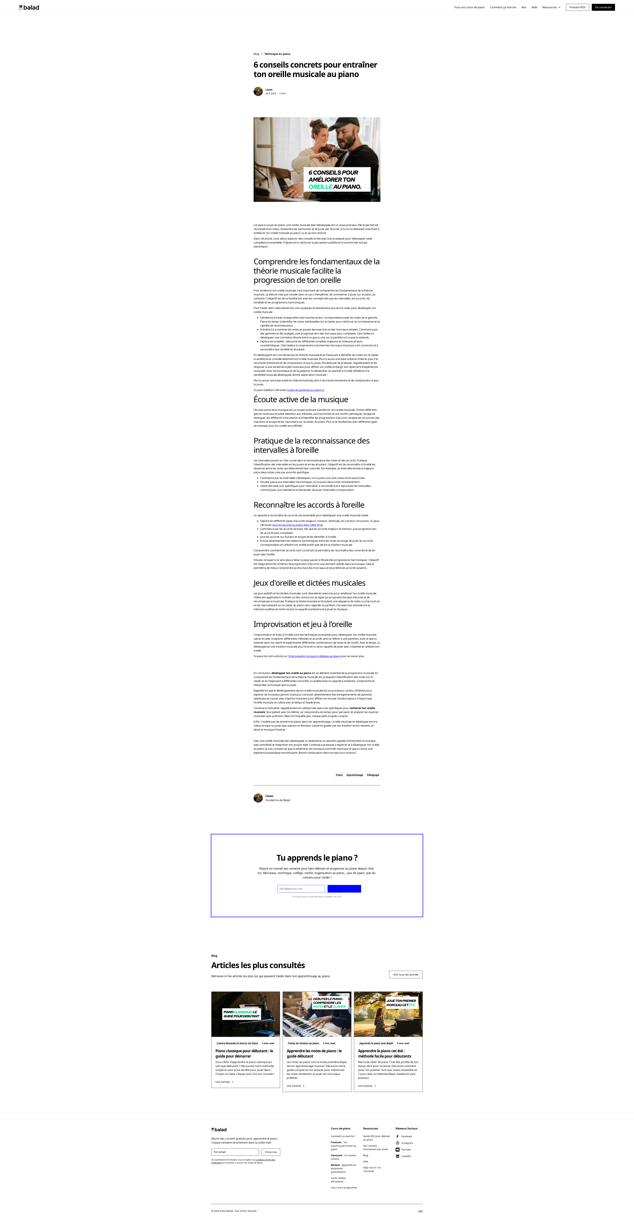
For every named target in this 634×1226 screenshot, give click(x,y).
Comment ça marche (503, 7)
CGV (339, 896)
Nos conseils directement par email (375, 1147)
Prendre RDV (577, 7)
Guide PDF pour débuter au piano (376, 1138)
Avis (523, 7)
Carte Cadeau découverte (338, 1179)
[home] (29, 7)
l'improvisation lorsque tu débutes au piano (314, 656)
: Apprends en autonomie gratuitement (343, 1168)
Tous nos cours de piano (469, 7)
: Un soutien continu (343, 1157)
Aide (534, 7)
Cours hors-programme (344, 1187)
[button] (551, 7)
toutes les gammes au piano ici (305, 390)
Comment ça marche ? (343, 1136)
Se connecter (603, 7)
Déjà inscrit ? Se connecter (372, 1169)
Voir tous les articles (406, 974)
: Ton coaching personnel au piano (343, 1146)
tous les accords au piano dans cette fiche (297, 525)
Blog (365, 1155)
